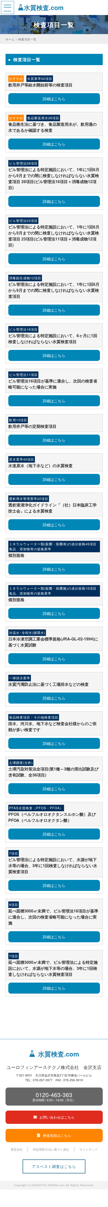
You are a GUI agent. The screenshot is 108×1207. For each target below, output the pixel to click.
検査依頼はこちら (57, 1135)
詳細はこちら (54, 98)
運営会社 (17, 1149)
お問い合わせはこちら (57, 1117)
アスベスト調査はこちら (54, 1166)
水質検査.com (44, 7)
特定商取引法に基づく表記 (51, 1149)
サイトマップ (88, 1149)
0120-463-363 (54, 1096)
